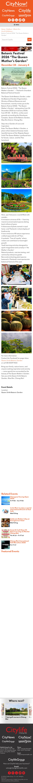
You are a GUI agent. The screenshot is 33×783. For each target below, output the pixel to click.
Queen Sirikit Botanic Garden (11, 360)
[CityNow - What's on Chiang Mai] (24, 737)
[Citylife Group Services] (8, 15)
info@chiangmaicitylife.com (24, 754)
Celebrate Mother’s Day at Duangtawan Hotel (19, 520)
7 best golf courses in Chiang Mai (16, 712)
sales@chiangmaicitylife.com (16, 767)
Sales (23, 750)
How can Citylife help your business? (16, 764)
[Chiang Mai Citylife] (24, 11)
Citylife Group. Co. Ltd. (12, 776)
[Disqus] (16, 421)
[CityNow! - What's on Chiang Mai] (16, 4)
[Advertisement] (16, 624)
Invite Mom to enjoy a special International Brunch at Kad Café (20, 509)
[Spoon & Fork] (24, 15)
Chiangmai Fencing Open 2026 (19, 497)
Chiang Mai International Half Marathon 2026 (19, 542)
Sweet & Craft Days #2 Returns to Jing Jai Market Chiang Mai (19, 531)
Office (24, 748)
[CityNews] (8, 11)
